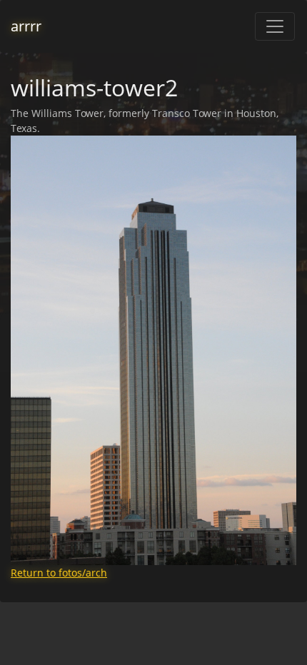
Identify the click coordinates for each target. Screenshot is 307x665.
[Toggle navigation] (275, 26)
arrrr (26, 26)
